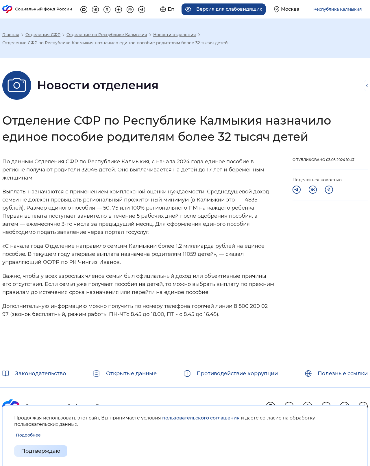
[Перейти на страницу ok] (106, 8)
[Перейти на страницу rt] (130, 8)
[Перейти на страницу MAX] (83, 8)
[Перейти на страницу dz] (118, 8)
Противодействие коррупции (237, 373)
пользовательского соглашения (201, 418)
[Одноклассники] (329, 190)
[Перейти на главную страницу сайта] (37, 9)
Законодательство (40, 373)
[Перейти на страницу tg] (141, 8)
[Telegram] (297, 190)
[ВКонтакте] (313, 190)
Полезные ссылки (343, 373)
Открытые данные (131, 373)
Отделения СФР (42, 34)
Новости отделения (174, 34)
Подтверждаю (40, 451)
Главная (10, 34)
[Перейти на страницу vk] (95, 8)
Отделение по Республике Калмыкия (106, 34)
